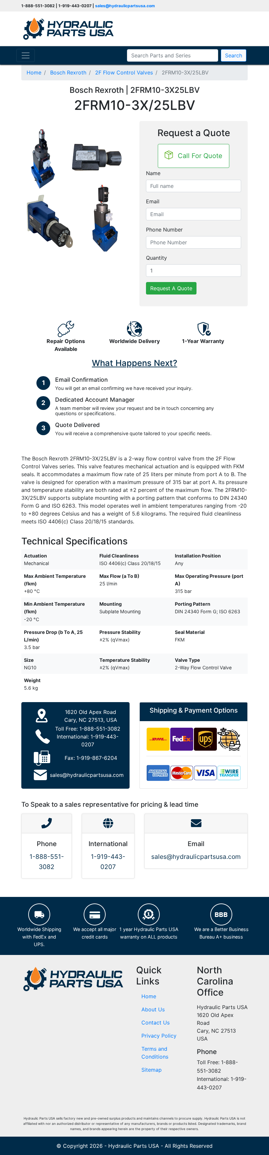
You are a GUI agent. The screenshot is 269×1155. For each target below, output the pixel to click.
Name (153, 173)
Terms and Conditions (154, 1052)
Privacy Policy (158, 1035)
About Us (153, 1009)
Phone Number (164, 229)
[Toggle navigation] (25, 55)
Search (233, 55)
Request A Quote (171, 288)
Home (148, 996)
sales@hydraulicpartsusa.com (125, 5)
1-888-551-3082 (99, 728)
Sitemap (151, 1069)
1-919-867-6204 (96, 758)
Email (152, 201)
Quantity (156, 257)
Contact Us (155, 1022)
